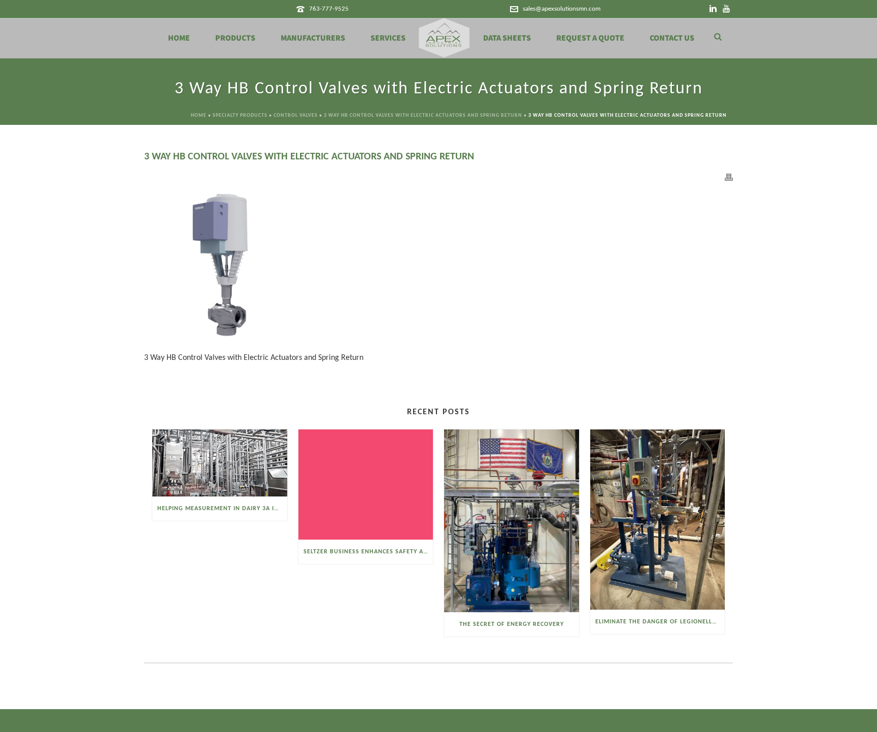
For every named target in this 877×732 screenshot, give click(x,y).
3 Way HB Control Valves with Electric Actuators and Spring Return (423, 115)
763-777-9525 (329, 9)
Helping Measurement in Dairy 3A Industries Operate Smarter (222, 509)
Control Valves (296, 115)
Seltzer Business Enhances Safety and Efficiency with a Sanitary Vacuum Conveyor (368, 552)
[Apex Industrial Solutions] (444, 38)
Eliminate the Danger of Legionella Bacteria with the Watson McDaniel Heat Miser (660, 622)
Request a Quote (590, 38)
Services (388, 38)
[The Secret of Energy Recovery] (511, 520)
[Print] (729, 177)
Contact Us (672, 38)
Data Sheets (507, 38)
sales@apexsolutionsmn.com (561, 9)
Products (235, 38)
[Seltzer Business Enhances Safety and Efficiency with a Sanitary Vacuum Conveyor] (365, 484)
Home (179, 38)
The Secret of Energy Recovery (511, 624)
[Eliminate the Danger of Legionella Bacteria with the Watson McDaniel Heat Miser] (657, 519)
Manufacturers (313, 38)
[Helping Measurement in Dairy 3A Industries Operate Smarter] (219, 462)
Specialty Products (240, 115)
